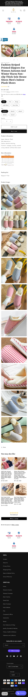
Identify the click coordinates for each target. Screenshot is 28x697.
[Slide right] (17, 60)
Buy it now (14, 131)
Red (4, 102)
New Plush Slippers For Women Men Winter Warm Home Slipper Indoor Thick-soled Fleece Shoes (20, 500)
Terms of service (10, 691)
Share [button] (4, 447)
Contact (5, 559)
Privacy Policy (6, 566)
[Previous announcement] (3, 3)
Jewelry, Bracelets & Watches (10, 628)
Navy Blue (15, 105)
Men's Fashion (6, 597)
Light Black (6, 105)
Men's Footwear (7, 604)
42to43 (5, 115)
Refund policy (16, 689)
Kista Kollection (8, 689)
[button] (3, 10)
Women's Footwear (8, 593)
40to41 (20, 111)
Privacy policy (24, 689)
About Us (5, 562)
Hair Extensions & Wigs (9, 625)
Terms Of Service (7, 576)
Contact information (15, 693)
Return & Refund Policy (9, 573)
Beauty (4, 621)
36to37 (5, 111)
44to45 (13, 115)
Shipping (8, 91)
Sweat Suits (6, 600)
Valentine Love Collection (9, 635)
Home (4, 586)
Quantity (3, 118)
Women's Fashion (7, 590)
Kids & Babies (6, 607)
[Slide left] (10, 60)
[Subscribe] (23, 645)
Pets (4, 611)
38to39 (12, 111)
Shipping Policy (7, 569)
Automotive (6, 618)
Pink (10, 102)
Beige (16, 102)
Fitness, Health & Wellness (9, 632)
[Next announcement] (25, 3)
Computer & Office (8, 614)
